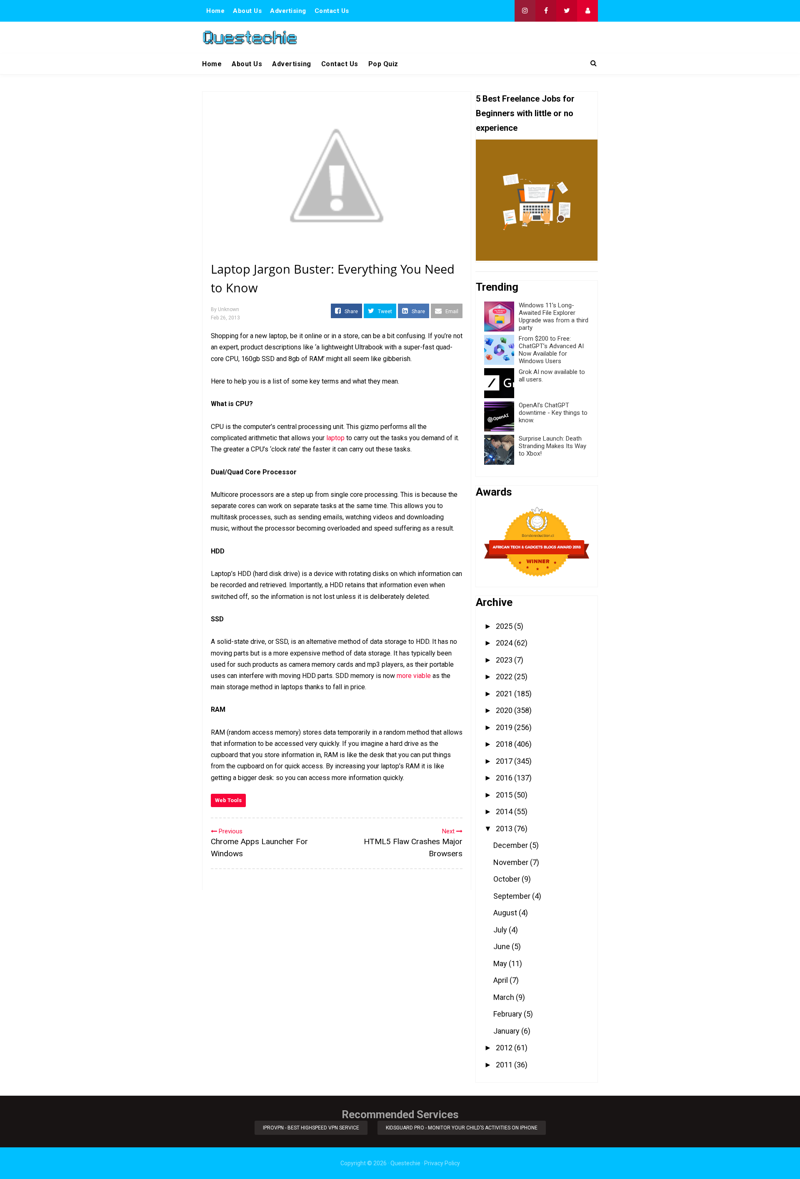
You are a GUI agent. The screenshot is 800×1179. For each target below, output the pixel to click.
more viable (414, 676)
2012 (505, 1047)
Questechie (405, 1163)
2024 (505, 642)
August (506, 912)
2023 (505, 660)
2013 (505, 828)
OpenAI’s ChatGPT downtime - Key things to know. (553, 412)
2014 (505, 811)
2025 (505, 626)
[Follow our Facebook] (545, 11)
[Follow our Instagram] (525, 11)
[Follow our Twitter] (566, 11)
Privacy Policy (442, 1163)
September (512, 896)
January (507, 1031)
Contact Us (332, 11)
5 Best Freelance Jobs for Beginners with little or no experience (525, 113)
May (501, 963)
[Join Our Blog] (587, 11)
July (501, 929)
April (501, 980)
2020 (505, 710)
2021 (505, 693)
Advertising (288, 11)
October (507, 879)
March (504, 997)
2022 (505, 676)
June (502, 946)
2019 (505, 727)
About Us (247, 11)
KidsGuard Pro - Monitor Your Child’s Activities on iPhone (462, 1128)
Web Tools (228, 800)
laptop (335, 438)
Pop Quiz (383, 64)
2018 (505, 744)
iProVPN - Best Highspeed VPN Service (311, 1128)
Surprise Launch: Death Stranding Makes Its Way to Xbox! (552, 446)
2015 (505, 794)
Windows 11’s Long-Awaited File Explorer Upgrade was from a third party (553, 317)
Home (215, 11)
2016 (505, 777)
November (511, 862)
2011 (505, 1064)
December (511, 845)
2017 (505, 761)
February (508, 1014)
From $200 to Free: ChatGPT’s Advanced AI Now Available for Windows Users (551, 350)
